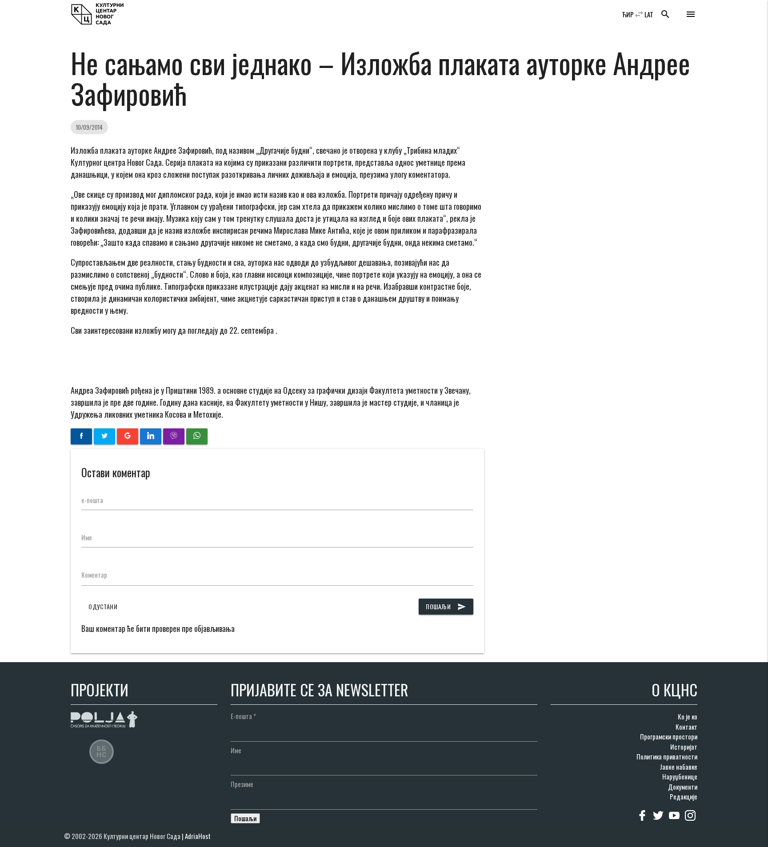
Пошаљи (446, 606)
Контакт (686, 726)
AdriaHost (198, 836)
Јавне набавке (678, 766)
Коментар (94, 574)
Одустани (102, 606)
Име (86, 537)
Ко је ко (687, 716)
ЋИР (628, 14)
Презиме (242, 784)
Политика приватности (666, 756)
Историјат (683, 746)
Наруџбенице (679, 776)
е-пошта (92, 500)
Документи (682, 786)
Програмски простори (668, 736)
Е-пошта (243, 716)
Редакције (683, 796)
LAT (648, 14)
